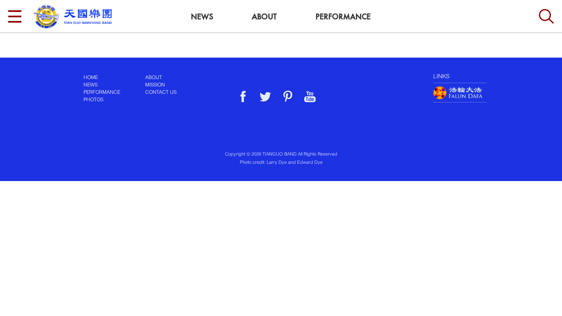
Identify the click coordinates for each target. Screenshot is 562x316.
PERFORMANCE (102, 92)
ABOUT (153, 77)
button (546, 16)
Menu (14, 16)
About (264, 16)
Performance (343, 16)
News (202, 16)
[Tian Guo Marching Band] (73, 17)
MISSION (155, 85)
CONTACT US (160, 92)
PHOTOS (93, 100)
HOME (91, 77)
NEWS (91, 85)
